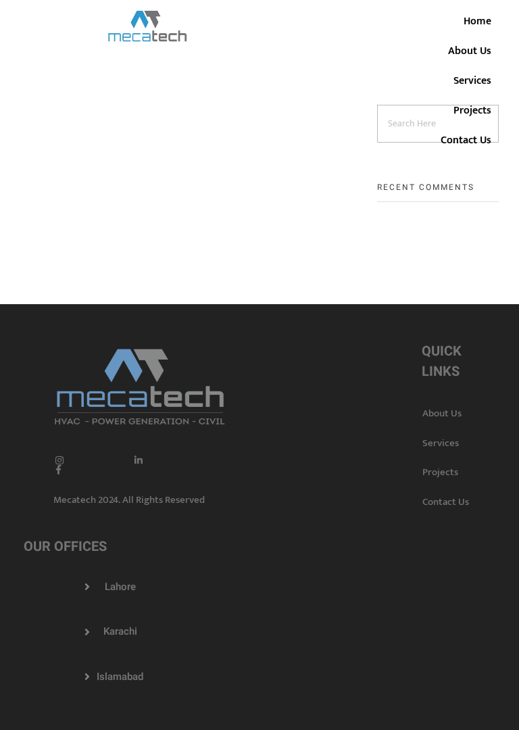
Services (472, 81)
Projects (472, 110)
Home (477, 21)
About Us (469, 51)
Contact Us (466, 140)
